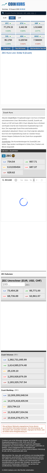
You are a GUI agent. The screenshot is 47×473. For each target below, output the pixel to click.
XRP (37, 23)
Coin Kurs (6, 48)
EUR (4, 18)
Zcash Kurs (14, 151)
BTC (8, 23)
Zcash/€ (36, 120)
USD (12, 18)
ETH (22, 23)
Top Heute (20, 48)
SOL (8, 36)
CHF (19, 18)
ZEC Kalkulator (7, 274)
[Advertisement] (23, 79)
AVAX (37, 36)
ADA (22, 36)
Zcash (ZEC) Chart (20, 123)
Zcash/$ (30, 120)
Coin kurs (4, 151)
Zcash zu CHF (7, 123)
